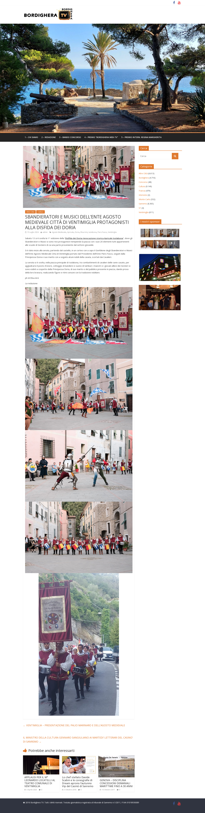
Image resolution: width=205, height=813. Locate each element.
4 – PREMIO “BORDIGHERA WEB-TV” (101, 137)
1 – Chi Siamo (31, 137)
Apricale (70, 232)
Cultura (40, 212)
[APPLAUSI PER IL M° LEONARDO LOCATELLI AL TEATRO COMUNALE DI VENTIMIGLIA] (41, 757)
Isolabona (93, 232)
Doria (77, 232)
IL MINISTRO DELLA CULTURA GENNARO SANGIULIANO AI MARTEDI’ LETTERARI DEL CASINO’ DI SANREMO (78, 739)
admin (45, 232)
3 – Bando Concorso (70, 137)
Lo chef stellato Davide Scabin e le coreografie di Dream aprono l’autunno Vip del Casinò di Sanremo (78, 782)
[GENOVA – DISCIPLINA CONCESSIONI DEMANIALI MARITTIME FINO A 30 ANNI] (116, 757)
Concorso (143, 182)
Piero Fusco (102, 232)
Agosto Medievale (59, 232)
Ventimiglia (112, 232)
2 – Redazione (48, 137)
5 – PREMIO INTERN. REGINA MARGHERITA (141, 137)
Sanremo (143, 203)
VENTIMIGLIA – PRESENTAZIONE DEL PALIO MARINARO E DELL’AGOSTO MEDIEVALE (74, 725)
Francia (142, 190)
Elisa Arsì (83, 232)
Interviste (143, 195)
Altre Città (30, 212)
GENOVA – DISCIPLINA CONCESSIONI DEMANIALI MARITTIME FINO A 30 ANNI (116, 783)
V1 (140, 208)
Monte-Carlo (144, 199)
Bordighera (144, 177)
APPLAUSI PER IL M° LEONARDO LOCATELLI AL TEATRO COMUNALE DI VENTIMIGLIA (39, 782)
